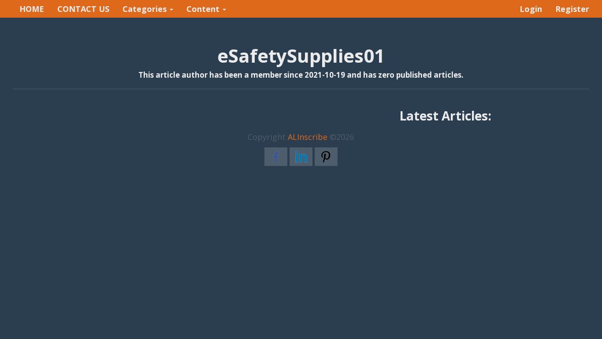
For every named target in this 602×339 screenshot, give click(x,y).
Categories (146, 9)
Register (572, 9)
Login (531, 9)
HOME (31, 9)
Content (204, 9)
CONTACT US (83, 9)
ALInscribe (307, 137)
